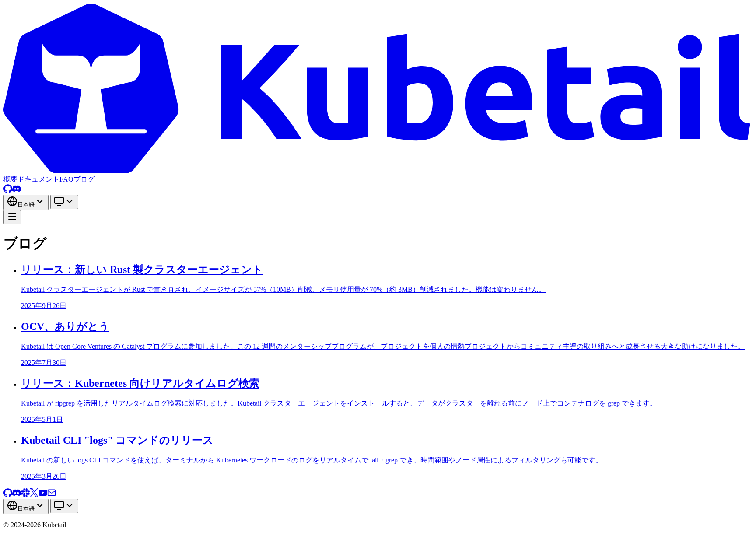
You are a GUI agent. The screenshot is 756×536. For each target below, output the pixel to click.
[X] (34, 494)
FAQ (67, 179)
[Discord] (16, 190)
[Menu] (12, 217)
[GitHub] (8, 190)
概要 (11, 179)
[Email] (51, 494)
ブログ (84, 179)
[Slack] (25, 494)
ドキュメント (39, 179)
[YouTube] (42, 494)
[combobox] (26, 202)
